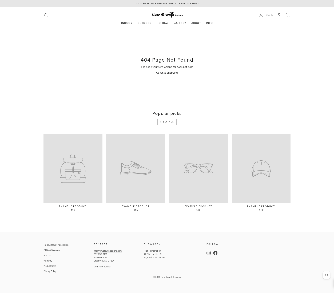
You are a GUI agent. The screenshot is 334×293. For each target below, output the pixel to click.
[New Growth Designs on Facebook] (215, 253)
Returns (47, 255)
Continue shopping (167, 73)
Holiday (163, 23)
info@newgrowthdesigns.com (108, 250)
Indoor (126, 23)
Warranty (47, 260)
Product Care (49, 266)
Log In (270, 14)
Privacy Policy (49, 271)
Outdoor (144, 23)
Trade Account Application (56, 245)
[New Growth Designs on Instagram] (208, 253)
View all (167, 121)
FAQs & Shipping (51, 250)
